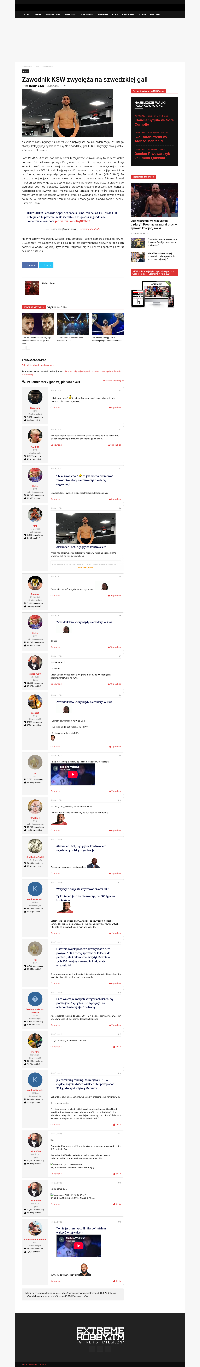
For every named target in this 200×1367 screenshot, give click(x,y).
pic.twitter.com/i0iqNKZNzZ (72, 221)
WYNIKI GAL (71, 14)
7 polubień (116, 746)
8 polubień (116, 407)
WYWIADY (103, 14)
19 (64, 85)
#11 (119, 839)
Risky (35, 486)
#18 (119, 1183)
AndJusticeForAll (35, 857)
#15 (119, 1034)
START (27, 14)
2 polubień (116, 933)
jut (35, 773)
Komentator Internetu (35, 1239)
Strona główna (27, 66)
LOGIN (38, 14)
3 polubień (116, 873)
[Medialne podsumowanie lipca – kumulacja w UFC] (73, 324)
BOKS (115, 14)
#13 (119, 942)
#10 (119, 800)
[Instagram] (171, 2)
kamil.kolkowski (35, 899)
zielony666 (35, 674)
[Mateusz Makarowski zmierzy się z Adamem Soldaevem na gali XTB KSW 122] (38, 324)
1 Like (118, 1204)
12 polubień (115, 445)
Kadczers (35, 408)
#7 (120, 656)
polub (118, 1046)
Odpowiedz (56, 407)
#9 (120, 756)
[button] (174, 15)
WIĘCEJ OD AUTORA (57, 307)
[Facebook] (166, 2)
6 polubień (116, 830)
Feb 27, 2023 (56, 839)
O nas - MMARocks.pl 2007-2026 (35, 1364)
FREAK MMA (128, 14)
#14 (119, 992)
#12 (119, 882)
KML (35, 526)
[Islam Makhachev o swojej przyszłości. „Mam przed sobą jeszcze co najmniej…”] (138, 257)
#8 (120, 695)
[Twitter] (176, 2)
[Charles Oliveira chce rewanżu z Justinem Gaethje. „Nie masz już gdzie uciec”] (138, 243)
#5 (120, 576)
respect (35, 713)
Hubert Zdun (36, 85)
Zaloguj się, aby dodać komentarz (38, 365)
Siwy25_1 (35, 818)
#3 (120, 468)
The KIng (35, 1052)
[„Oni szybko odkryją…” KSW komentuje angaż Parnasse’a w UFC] (108, 324)
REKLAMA (155, 14)
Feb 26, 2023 (56, 390)
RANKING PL (87, 14)
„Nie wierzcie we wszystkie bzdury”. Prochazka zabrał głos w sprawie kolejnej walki (154, 224)
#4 (120, 508)
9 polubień (116, 499)
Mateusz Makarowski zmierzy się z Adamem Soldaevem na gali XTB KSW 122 (36, 341)
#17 (119, 1134)
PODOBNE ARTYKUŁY (34, 307)
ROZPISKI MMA (53, 14)
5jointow (35, 594)
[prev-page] (23, 348)
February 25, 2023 (89, 229)
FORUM (142, 14)
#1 (120, 390)
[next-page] (28, 348)
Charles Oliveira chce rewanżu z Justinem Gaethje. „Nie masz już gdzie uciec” (162, 242)
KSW (37, 66)
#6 (120, 615)
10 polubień (115, 595)
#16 (119, 1073)
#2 (120, 429)
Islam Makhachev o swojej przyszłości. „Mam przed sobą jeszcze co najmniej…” (162, 256)
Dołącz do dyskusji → (113, 380)
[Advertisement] (100, 40)
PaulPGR (35, 447)
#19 (119, 1222)
